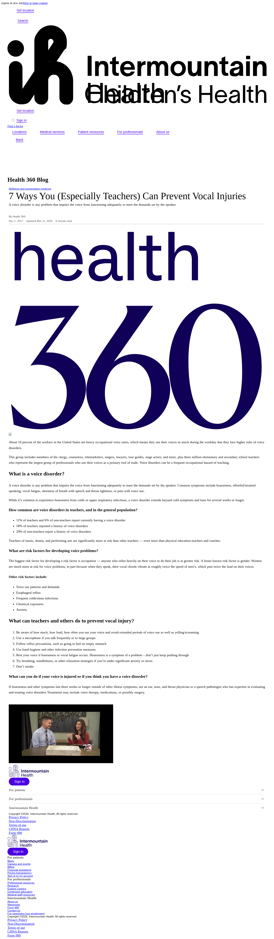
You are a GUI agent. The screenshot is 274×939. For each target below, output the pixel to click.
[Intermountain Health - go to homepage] (29, 775)
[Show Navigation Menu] (36, 20)
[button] (19, 781)
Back (19, 140)
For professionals (130, 132)
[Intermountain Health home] (137, 65)
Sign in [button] (21, 120)
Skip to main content (35, 3)
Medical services (52, 132)
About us (162, 132)
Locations (19, 132)
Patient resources (91, 132)
